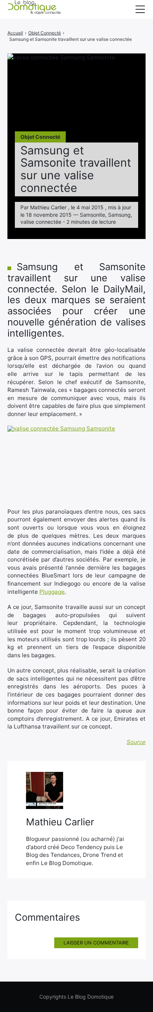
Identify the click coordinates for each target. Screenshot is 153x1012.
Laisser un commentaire (96, 943)
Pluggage (52, 591)
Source (136, 742)
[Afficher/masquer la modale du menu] (140, 9)
